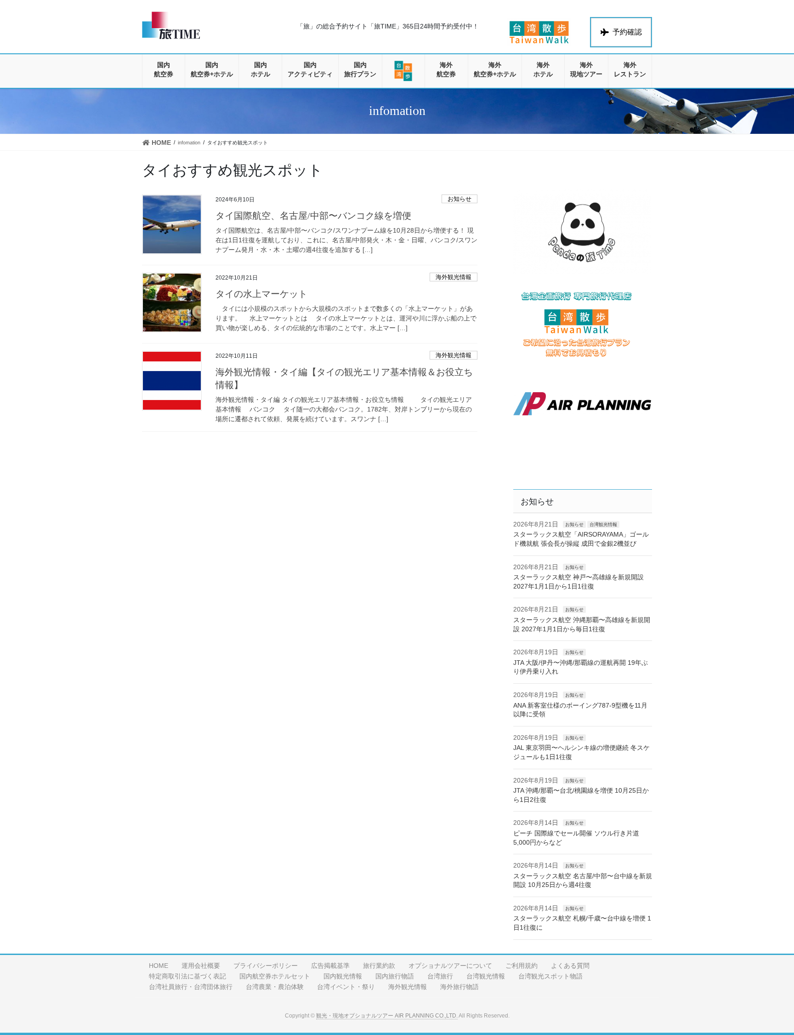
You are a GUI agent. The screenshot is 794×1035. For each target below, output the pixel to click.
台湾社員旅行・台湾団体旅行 (191, 986)
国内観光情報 (342, 976)
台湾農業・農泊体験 (275, 986)
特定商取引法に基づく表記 (187, 976)
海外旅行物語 (459, 986)
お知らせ (459, 198)
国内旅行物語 (394, 976)
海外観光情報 (453, 277)
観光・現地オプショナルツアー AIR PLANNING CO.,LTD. (387, 1015)
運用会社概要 (200, 965)
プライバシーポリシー (265, 965)
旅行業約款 (379, 965)
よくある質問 (570, 965)
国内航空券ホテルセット (274, 976)
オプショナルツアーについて (450, 965)
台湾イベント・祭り (346, 986)
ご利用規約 (521, 965)
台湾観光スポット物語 (550, 976)
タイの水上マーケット (261, 294)
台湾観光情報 (603, 524)
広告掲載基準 (330, 965)
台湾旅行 (440, 976)
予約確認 (627, 32)
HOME (158, 965)
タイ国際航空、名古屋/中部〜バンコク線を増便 (313, 216)
